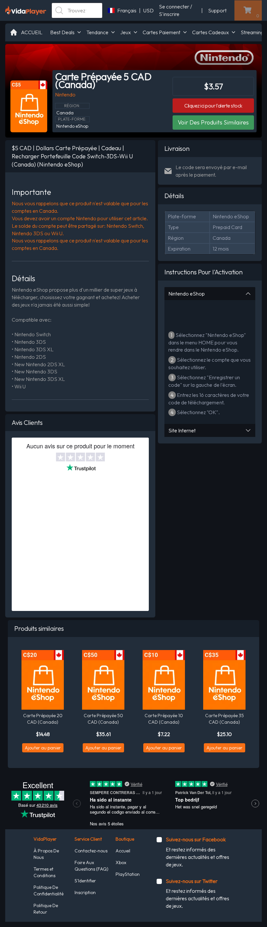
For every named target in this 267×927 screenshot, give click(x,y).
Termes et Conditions (44, 872)
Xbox (121, 862)
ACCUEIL (31, 32)
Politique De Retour (46, 909)
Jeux (125, 32)
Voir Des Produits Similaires (213, 122)
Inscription (85, 892)
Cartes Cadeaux (210, 32)
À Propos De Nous (46, 854)
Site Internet (182, 430)
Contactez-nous (91, 851)
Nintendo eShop (186, 293)
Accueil (123, 851)
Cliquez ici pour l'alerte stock (213, 105)
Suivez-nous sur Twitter (192, 881)
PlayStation (128, 874)
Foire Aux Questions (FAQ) (91, 866)
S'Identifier (85, 881)
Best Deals (62, 32)
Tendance (97, 32)
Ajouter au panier (43, 748)
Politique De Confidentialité (48, 890)
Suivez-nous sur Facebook (196, 839)
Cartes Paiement (161, 32)
